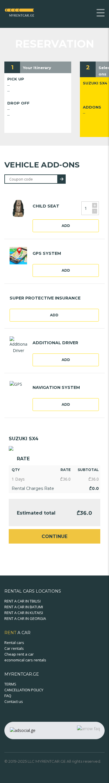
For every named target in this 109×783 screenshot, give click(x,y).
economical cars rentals (25, 660)
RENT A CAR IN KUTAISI (23, 612)
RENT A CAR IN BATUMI (23, 606)
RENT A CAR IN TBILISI (22, 601)
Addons (92, 107)
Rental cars (14, 642)
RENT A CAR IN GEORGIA (25, 618)
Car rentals (14, 648)
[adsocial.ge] (23, 730)
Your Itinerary (37, 67)
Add (66, 225)
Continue (54, 536)
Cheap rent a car (19, 654)
